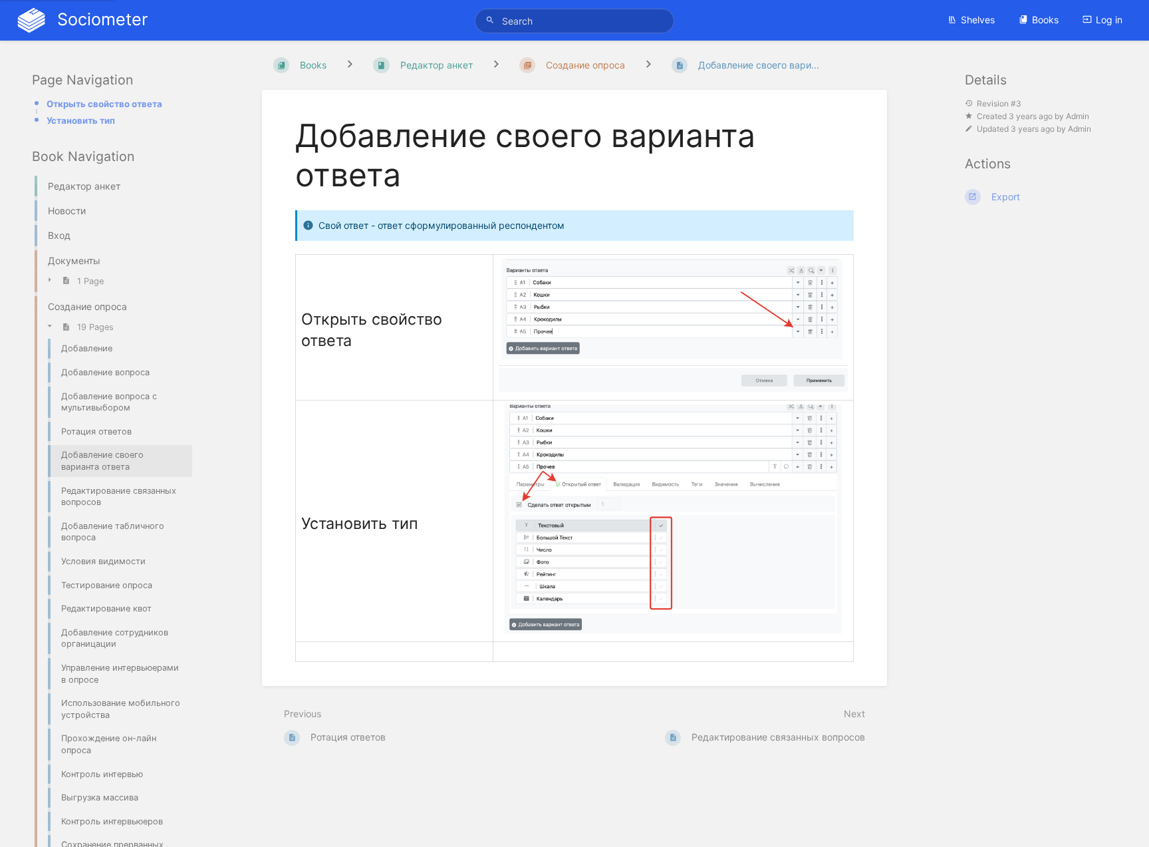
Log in (1109, 19)
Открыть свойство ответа (104, 103)
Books (1045, 19)
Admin (1077, 116)
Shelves (978, 19)
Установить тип (81, 120)
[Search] (492, 20)
